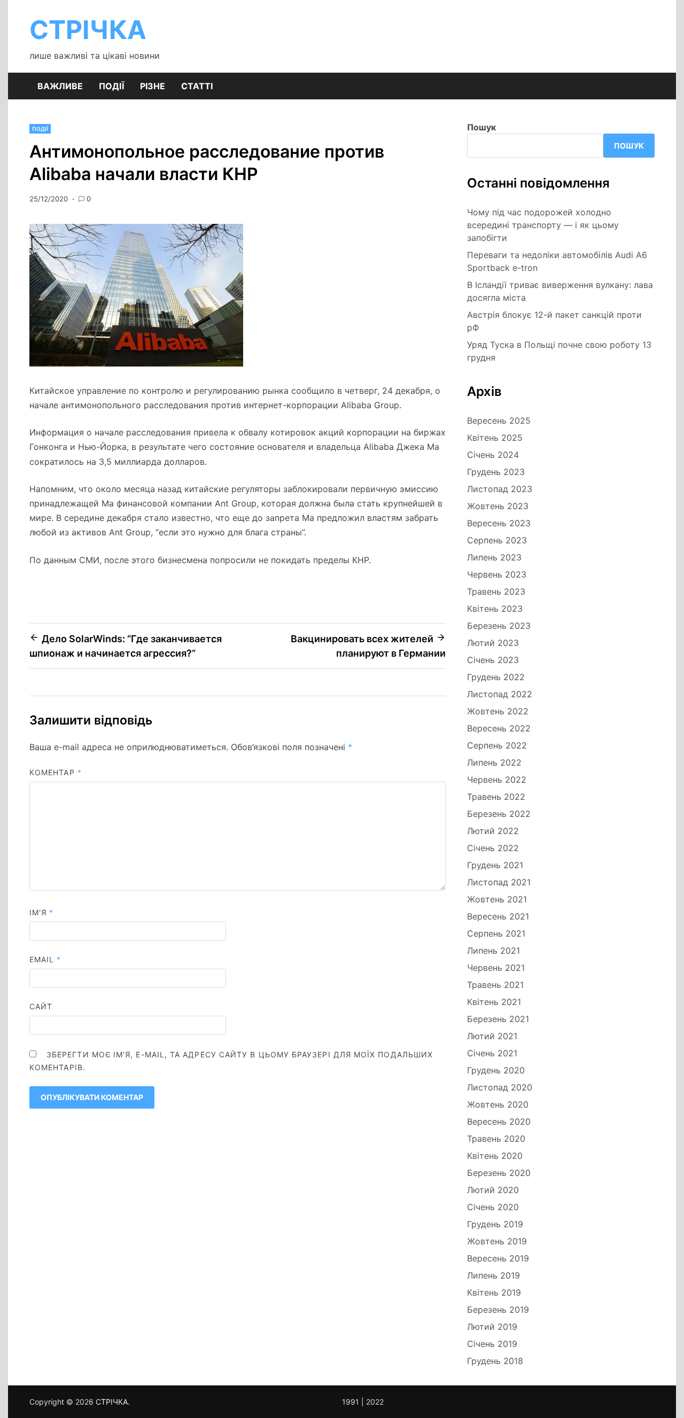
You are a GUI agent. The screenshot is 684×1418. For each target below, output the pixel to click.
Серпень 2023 (497, 540)
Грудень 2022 (496, 677)
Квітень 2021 (494, 1001)
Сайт (40, 1006)
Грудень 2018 (495, 1360)
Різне (152, 86)
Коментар (55, 772)
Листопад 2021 (499, 882)
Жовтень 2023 (497, 506)
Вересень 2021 (498, 916)
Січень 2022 (493, 848)
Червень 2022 (496, 779)
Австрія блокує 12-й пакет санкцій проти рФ (554, 321)
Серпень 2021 (496, 933)
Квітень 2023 (495, 608)
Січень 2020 (493, 1207)
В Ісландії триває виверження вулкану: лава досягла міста (560, 291)
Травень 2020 (496, 1138)
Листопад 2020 (499, 1087)
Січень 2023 (493, 660)
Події (111, 86)
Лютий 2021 (492, 1036)
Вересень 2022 (499, 728)
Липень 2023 (494, 557)
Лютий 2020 (493, 1190)
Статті (197, 86)
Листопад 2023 (499, 489)
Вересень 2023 (499, 523)
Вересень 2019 (498, 1258)
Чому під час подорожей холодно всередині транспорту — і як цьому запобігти (543, 225)
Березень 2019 (498, 1309)
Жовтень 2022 (497, 711)
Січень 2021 (492, 1053)
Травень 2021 (495, 984)
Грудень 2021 (495, 865)
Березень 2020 (499, 1172)
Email (45, 959)
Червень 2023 (496, 574)
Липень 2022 (494, 762)
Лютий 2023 (493, 642)
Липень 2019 (493, 1275)
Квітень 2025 (495, 437)
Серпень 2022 (497, 745)
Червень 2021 (496, 967)
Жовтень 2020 (497, 1104)
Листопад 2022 (499, 694)
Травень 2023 (496, 591)
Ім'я (41, 912)
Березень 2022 (499, 813)
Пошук (481, 127)
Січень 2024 (493, 454)
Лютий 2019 (492, 1326)
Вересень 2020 (499, 1121)
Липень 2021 (493, 950)
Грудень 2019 (495, 1224)
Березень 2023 (499, 625)
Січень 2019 (492, 1343)
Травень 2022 (496, 796)
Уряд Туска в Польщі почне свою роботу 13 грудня (559, 351)
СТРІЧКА (87, 29)
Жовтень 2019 (497, 1241)
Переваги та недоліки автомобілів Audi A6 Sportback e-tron (557, 261)
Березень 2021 (498, 1019)
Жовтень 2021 (497, 899)
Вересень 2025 (499, 420)
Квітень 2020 (495, 1155)
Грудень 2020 (496, 1070)
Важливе (60, 86)
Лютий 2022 (493, 830)
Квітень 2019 (494, 1292)
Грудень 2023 (496, 471)
